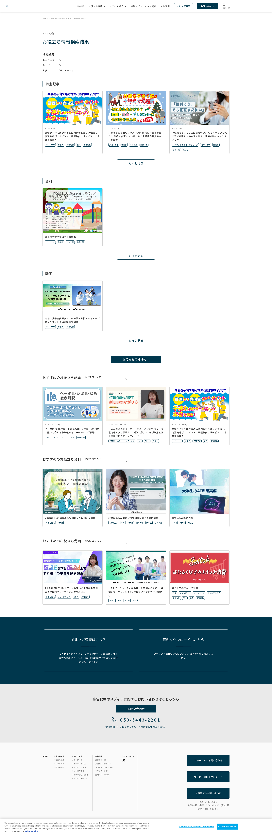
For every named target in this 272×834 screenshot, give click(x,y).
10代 (140, 441)
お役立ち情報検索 (58, 18)
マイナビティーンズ (80, 778)
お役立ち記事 (59, 760)
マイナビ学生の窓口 (80, 774)
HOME (80, 6)
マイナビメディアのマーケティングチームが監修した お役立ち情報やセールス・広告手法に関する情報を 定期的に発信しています (88, 658)
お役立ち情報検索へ (136, 359)
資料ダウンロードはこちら (183, 639)
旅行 (79, 145)
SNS (123, 522)
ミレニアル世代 (68, 437)
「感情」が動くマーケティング (185, 145)
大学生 (149, 522)
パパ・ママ (50, 145)
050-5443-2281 (140, 720)
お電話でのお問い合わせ (208, 793)
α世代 (56, 437)
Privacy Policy (31, 831)
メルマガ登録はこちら (88, 639)
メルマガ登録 (184, 6)
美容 (192, 598)
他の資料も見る (93, 459)
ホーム (45, 18)
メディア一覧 (77, 760)
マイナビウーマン (79, 767)
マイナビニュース (79, 763)
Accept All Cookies (227, 826)
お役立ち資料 (59, 763)
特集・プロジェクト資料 (143, 6)
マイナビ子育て (78, 771)
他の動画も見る (93, 540)
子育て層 (70, 145)
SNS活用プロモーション (105, 767)
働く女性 (139, 522)
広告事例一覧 (100, 760)
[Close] (267, 826)
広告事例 (165, 6)
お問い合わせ (208, 6)
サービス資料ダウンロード (208, 776)
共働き (60, 145)
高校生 (185, 149)
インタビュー (185, 593)
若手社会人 (50, 522)
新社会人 (85, 597)
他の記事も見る (93, 377)
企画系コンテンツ (102, 774)
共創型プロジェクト (103, 763)
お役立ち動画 (59, 767)
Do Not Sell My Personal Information (196, 826)
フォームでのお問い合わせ (208, 760)
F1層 (175, 593)
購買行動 (87, 145)
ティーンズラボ (64, 597)
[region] (136, 826)
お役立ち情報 (95, 6)
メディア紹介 (116, 6)
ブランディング (101, 771)
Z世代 (48, 437)
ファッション (199, 593)
